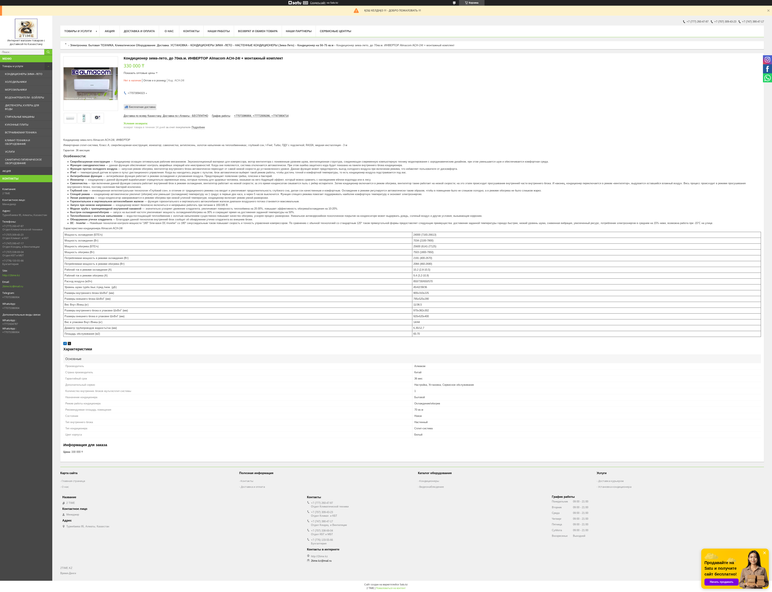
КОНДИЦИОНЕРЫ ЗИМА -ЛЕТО (23, 74)
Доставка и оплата (139, 31)
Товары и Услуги (78, 31)
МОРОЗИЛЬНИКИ (16, 89)
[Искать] (48, 52)
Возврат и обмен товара (258, 31)
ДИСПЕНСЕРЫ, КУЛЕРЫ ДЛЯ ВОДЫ (22, 107)
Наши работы (219, 31)
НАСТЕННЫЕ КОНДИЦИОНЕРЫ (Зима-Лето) (264, 45)
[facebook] (65, 344)
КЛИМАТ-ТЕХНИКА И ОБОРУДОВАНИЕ (17, 142)
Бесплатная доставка (142, 106)
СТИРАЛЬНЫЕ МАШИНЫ (19, 117)
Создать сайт (318, 2)
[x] (69, 344)
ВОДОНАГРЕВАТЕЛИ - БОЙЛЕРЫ (24, 97)
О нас (169, 31)
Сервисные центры (335, 31)
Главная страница (73, 481)
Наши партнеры (299, 31)
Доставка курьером (611, 481)
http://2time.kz (11, 275)
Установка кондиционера (614, 487)
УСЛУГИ (10, 151)
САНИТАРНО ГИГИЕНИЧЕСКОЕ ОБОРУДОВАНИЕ (23, 161)
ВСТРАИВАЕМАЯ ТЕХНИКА (21, 132)
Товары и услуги (12, 66)
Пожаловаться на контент (391, 588)
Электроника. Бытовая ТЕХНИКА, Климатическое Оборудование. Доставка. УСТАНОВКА (128, 45)
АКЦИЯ (6, 171)
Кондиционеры (429, 481)
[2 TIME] (26, 29)
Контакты (191, 31)
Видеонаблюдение (431, 487)
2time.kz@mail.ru (12, 286)
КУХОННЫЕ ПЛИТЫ (16, 124)
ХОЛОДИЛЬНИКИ (16, 82)
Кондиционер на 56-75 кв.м (315, 45)
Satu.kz (404, 584)
